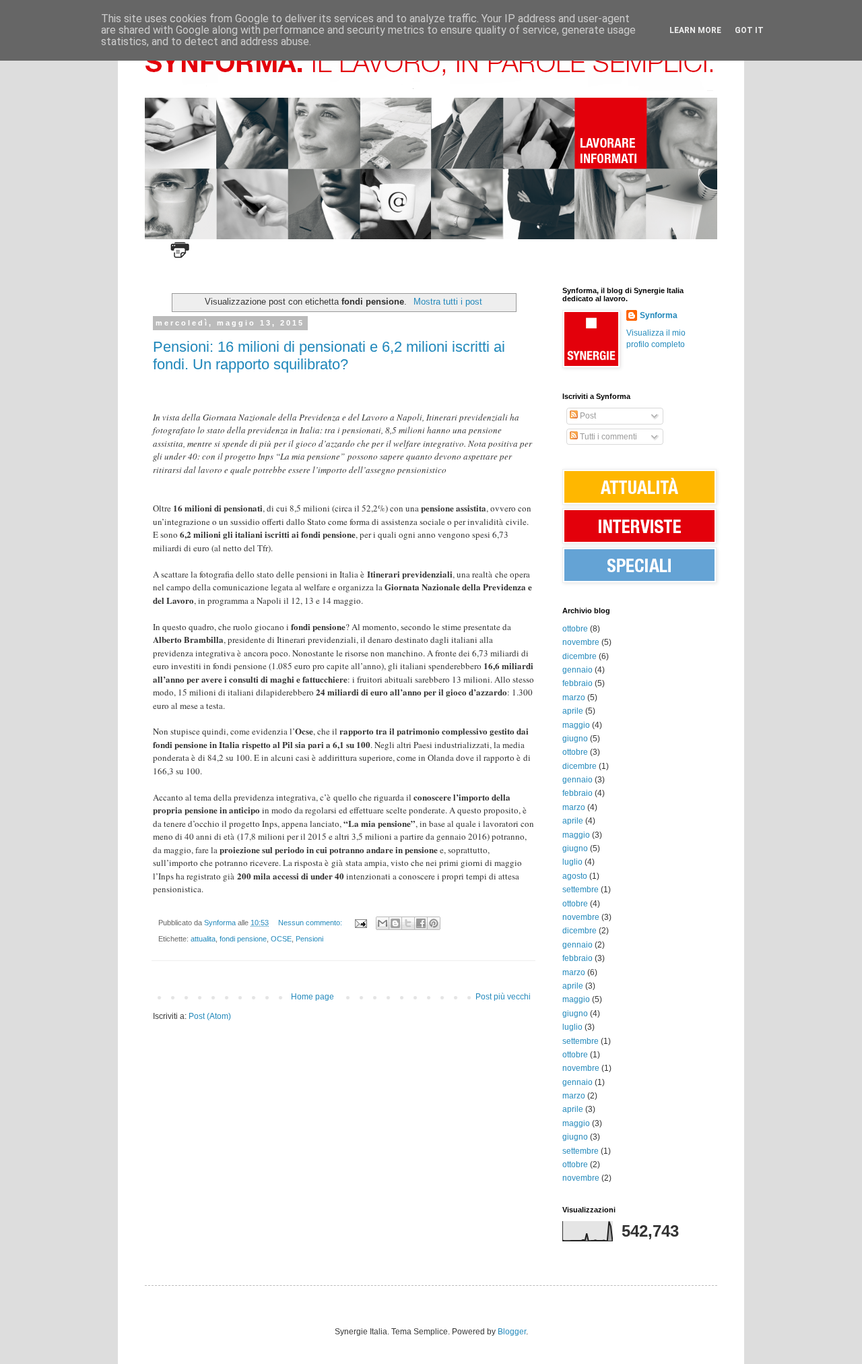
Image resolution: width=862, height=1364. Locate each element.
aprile (572, 711)
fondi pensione (243, 939)
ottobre (575, 628)
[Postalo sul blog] (395, 923)
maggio (576, 725)
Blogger (512, 1331)
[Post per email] (360, 923)
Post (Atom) (210, 1016)
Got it (749, 30)
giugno (575, 738)
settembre (580, 889)
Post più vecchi (503, 996)
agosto (574, 876)
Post (587, 416)
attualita (203, 939)
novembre (580, 642)
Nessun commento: (311, 923)
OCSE (281, 939)
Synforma (658, 315)
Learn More (695, 30)
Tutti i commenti (607, 436)
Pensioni (309, 939)
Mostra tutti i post (447, 302)
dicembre (579, 656)
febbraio (577, 683)
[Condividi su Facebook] (421, 923)
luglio (572, 862)
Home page (312, 996)
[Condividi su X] (408, 923)
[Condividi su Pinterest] (433, 923)
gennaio (577, 670)
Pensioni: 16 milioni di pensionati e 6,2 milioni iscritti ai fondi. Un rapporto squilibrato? (329, 355)
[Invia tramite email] (382, 923)
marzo (573, 697)
